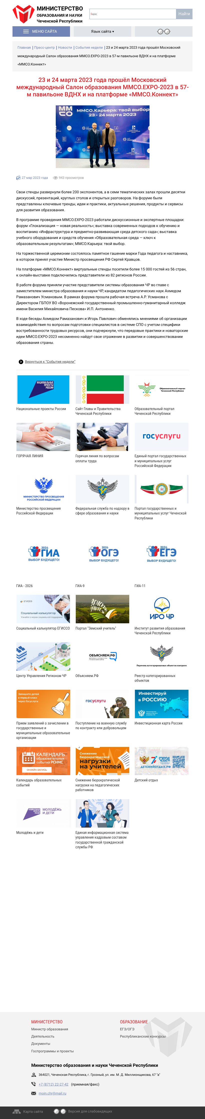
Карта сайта (33, 1112)
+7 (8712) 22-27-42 (53, 1085)
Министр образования (49, 1029)
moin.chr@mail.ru (52, 1094)
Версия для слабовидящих (90, 1112)
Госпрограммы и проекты (52, 1051)
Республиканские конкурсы (143, 1037)
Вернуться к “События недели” (50, 362)
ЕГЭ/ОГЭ (127, 1029)
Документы (40, 1044)
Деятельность (42, 1037)
